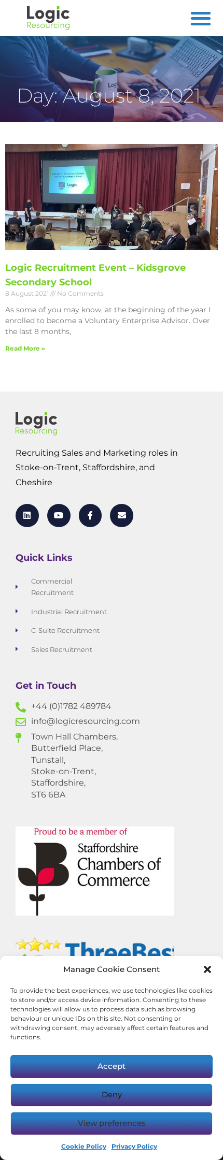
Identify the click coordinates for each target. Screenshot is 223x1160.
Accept (111, 1066)
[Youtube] (59, 515)
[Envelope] (121, 515)
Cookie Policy (83, 1146)
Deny (112, 1094)
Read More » (25, 348)
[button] (207, 969)
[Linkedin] (27, 515)
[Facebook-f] (90, 515)
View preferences (112, 1123)
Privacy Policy (134, 1146)
